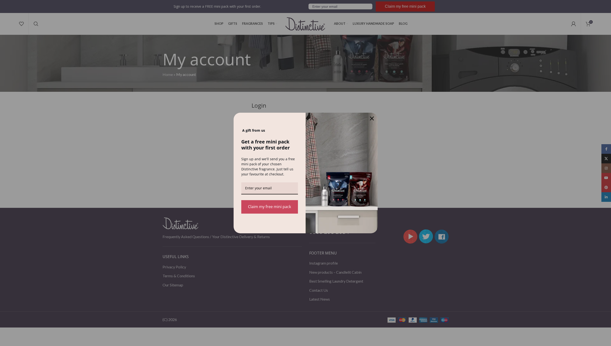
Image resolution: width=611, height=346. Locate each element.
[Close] (372, 118)
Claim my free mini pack (269, 206)
